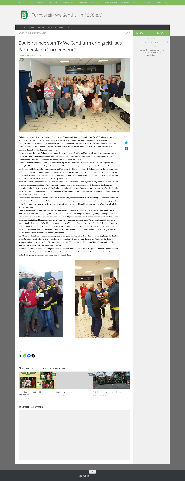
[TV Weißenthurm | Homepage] (24, 15)
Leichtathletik (53, 2)
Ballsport (20, 2)
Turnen (158, 2)
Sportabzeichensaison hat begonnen (70, 392)
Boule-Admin (27, 55)
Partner (41, 27)
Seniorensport (95, 2)
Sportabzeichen (111, 2)
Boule (30, 2)
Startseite (22, 27)
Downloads (51, 27)
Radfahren (83, 2)
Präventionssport (67, 2)
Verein (31, 27)
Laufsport (39, 2)
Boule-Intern (25, 33)
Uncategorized (39, 33)
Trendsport (146, 2)
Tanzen (135, 2)
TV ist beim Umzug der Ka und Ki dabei (108, 392)
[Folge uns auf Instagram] (165, 33)
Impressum (63, 27)
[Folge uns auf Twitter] (161, 33)
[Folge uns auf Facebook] (158, 33)
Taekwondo (124, 2)
